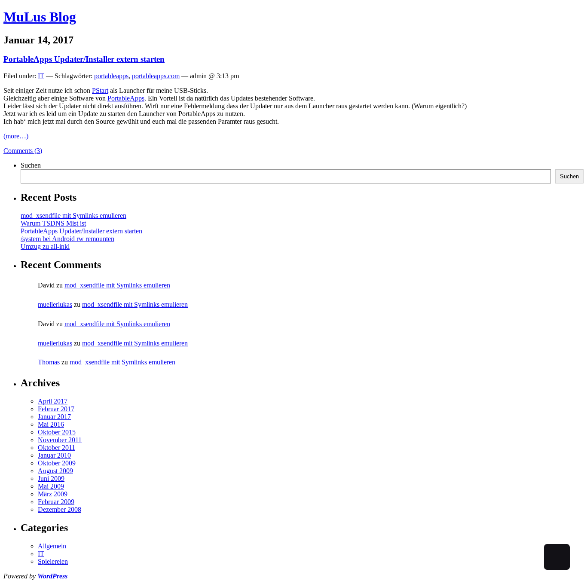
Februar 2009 (56, 501)
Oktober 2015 (57, 432)
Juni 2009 (51, 478)
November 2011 (60, 439)
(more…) (15, 136)
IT (41, 75)
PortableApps (125, 98)
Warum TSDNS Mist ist (53, 223)
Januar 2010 (54, 455)
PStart (100, 90)
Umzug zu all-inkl (45, 246)
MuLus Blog (39, 16)
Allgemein (52, 546)
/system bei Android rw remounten (67, 238)
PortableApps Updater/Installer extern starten (84, 59)
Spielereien (53, 561)
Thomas (49, 362)
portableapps (111, 75)
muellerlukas (55, 304)
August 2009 (55, 470)
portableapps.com (156, 75)
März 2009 (52, 494)
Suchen (31, 165)
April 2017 (52, 401)
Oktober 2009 (57, 463)
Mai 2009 (51, 486)
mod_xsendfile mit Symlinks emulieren (73, 215)
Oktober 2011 (56, 447)
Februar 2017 (56, 409)
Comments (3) (22, 150)
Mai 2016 (51, 424)
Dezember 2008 (59, 509)
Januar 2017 (54, 416)
